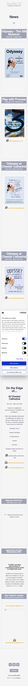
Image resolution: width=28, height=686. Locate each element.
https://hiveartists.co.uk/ (16, 141)
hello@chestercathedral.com (15, 463)
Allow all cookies (14, 363)
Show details (19, 358)
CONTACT (16, 586)
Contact (14, 670)
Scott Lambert (13, 678)
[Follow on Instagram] (14, 664)
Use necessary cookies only (14, 372)
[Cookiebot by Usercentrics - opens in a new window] (20, 313)
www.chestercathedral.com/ (15, 208)
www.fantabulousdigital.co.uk (14, 606)
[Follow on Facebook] (10, 664)
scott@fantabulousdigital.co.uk (15, 642)
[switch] (24, 343)
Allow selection (14, 367)
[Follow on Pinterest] (17, 664)
